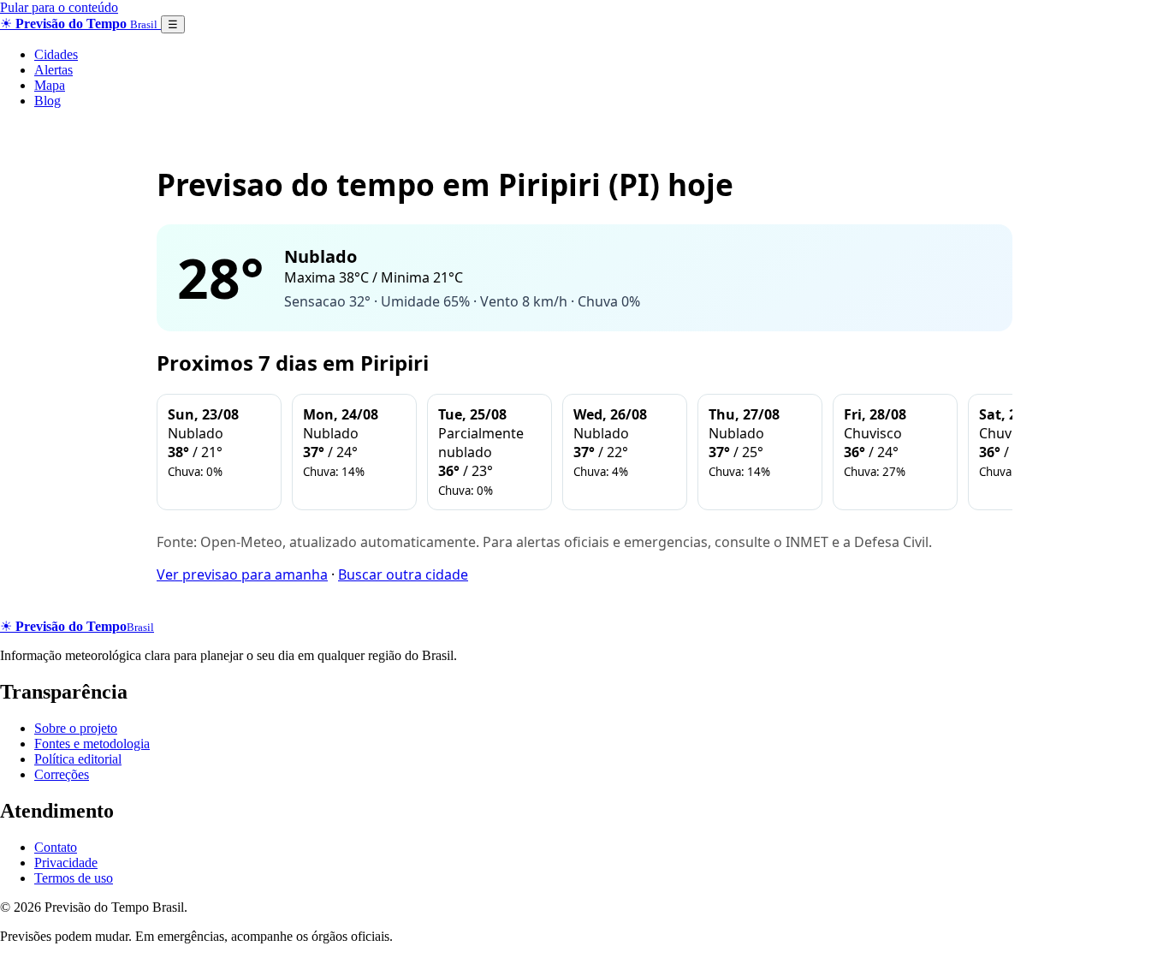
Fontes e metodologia (92, 743)
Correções (61, 774)
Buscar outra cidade (403, 574)
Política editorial (78, 759)
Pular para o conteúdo (59, 7)
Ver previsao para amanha (242, 574)
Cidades (56, 54)
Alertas (53, 69)
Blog (47, 100)
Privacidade (66, 862)
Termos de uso (73, 878)
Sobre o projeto (75, 728)
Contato (55, 847)
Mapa (49, 85)
